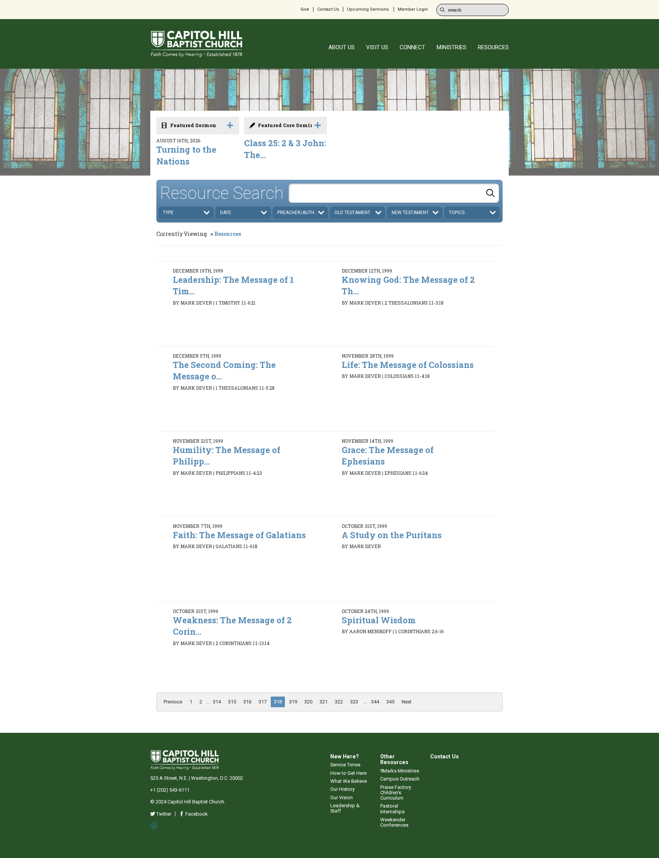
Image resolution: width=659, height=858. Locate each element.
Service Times (345, 765)
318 (278, 702)
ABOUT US (341, 47)
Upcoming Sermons (368, 9)
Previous (173, 702)
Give (305, 9)
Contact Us (328, 9)
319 (293, 702)
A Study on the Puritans (392, 534)
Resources (227, 233)
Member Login (413, 9)
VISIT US (377, 47)
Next (406, 702)
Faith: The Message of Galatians (239, 534)
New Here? (344, 756)
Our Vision (341, 797)
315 (232, 702)
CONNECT (412, 47)
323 (354, 702)
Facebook (196, 813)
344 (375, 702)
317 (263, 702)
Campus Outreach (400, 779)
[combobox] (394, 193)
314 (217, 702)
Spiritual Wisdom (379, 620)
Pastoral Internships (392, 808)
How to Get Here (348, 773)
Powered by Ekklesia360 (154, 825)
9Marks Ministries (399, 771)
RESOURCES (493, 47)
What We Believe (348, 781)
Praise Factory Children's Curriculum (395, 792)
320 (308, 702)
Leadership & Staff (345, 808)
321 (324, 702)
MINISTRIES (451, 47)
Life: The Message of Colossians (408, 364)
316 (247, 702)
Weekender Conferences (394, 822)
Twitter (163, 813)
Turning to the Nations (186, 155)
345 (390, 702)
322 (339, 702)
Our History (342, 789)
